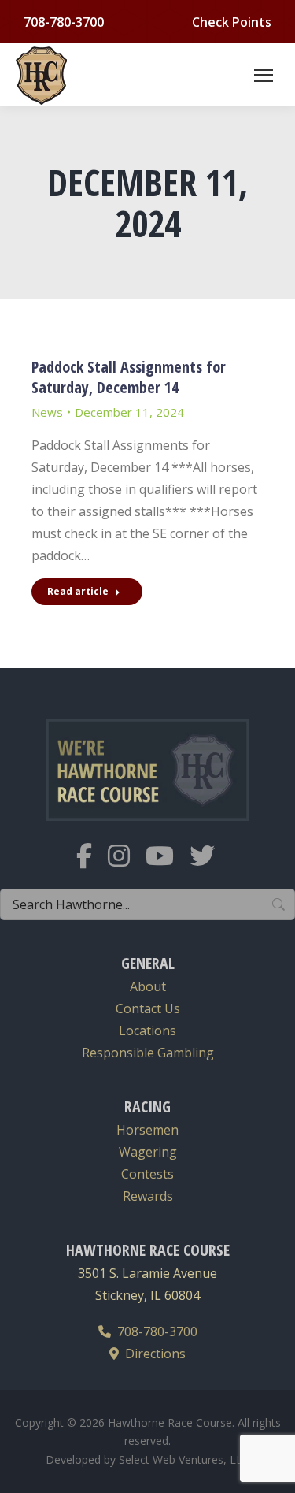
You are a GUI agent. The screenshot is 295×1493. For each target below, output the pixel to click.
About (148, 986)
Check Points (231, 22)
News (47, 412)
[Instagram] (127, 865)
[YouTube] (168, 865)
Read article (78, 591)
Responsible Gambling (148, 1052)
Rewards (148, 1196)
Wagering (148, 1152)
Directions (152, 1353)
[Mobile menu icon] (263, 75)
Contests (147, 1174)
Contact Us (148, 1008)
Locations (147, 1030)
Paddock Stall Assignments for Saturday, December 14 (128, 377)
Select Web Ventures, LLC (184, 1459)
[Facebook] (92, 865)
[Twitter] (210, 865)
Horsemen (147, 1129)
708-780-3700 (154, 1331)
